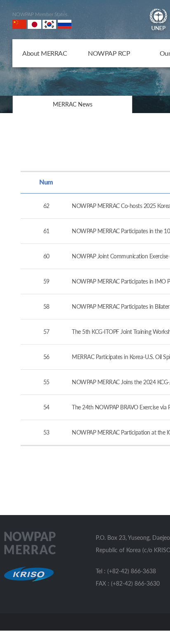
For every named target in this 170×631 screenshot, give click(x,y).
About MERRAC (44, 53)
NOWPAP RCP (109, 53)
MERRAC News (72, 104)
